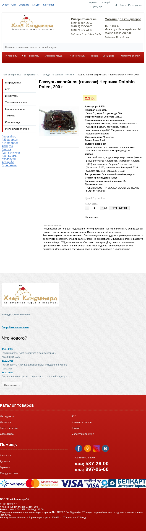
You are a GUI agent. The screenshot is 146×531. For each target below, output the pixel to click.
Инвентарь (34, 56)
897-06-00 (92, 469)
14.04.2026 (7, 349)
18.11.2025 (7, 372)
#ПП (24, 56)
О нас (5, 4)
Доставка (24, 4)
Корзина (93, 2)
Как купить (6, 455)
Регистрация (135, 5)
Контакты (48, 4)
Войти (122, 5)
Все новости (12, 385)
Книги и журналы (77, 56)
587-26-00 (92, 463)
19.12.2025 (7, 360)
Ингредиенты (11, 56)
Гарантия (5, 467)
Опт (13, 4)
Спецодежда (108, 56)
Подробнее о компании (15, 327)
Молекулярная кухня (130, 56)
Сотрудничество (9, 473)
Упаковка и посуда (53, 56)
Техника (94, 56)
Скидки (36, 4)
